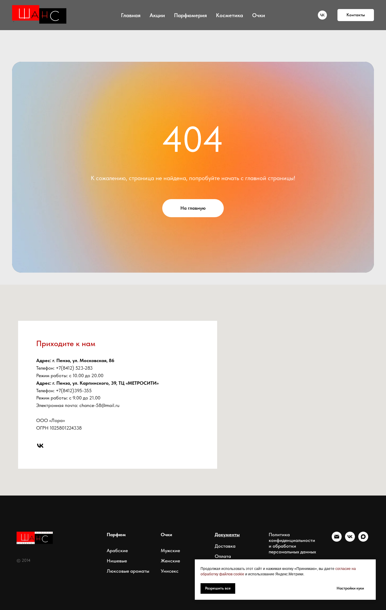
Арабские (117, 550)
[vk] (322, 15)
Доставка (225, 546)
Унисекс (170, 571)
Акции (157, 15)
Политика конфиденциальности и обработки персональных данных (292, 543)
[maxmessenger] (363, 540)
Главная (131, 15)
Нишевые (117, 561)
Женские (170, 561)
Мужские (170, 550)
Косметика (229, 15)
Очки (258, 15)
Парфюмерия (190, 15)
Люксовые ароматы (128, 571)
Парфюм (116, 534)
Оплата (223, 556)
